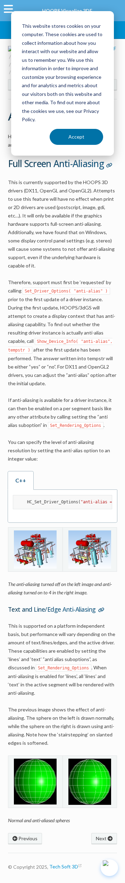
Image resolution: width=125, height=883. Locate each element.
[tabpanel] (63, 506)
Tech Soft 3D (63, 866)
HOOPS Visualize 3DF (67, 11)
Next (102, 838)
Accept (76, 137)
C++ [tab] (20, 480)
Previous (27, 838)
